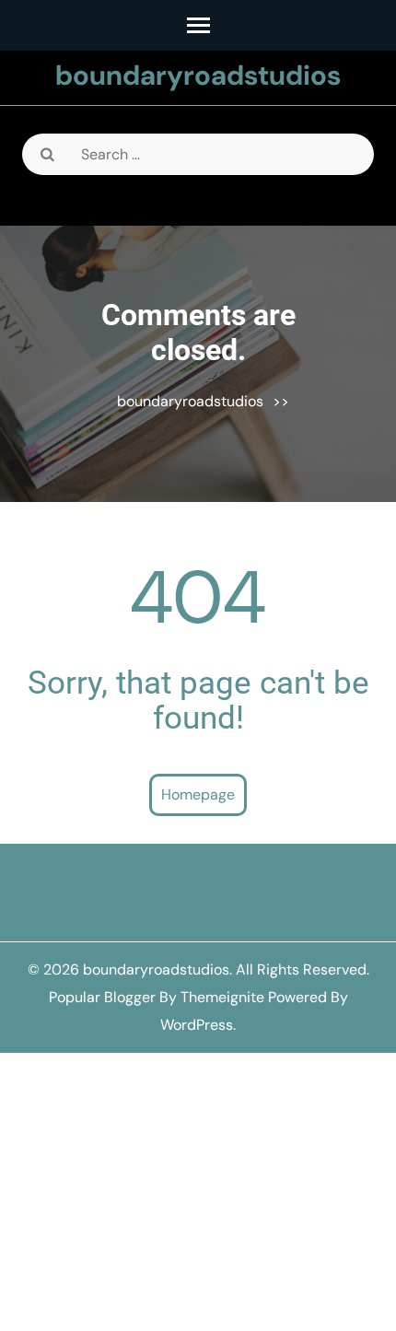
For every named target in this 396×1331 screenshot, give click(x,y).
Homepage (198, 794)
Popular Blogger (102, 997)
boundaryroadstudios (198, 75)
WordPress (196, 1024)
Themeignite (222, 997)
